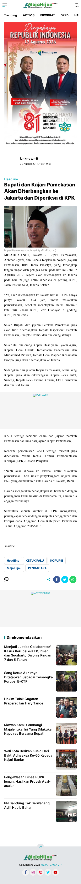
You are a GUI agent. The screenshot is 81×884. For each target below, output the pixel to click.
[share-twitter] (64, 579)
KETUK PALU (35, 560)
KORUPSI (56, 560)
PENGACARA (37, 568)
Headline (11, 179)
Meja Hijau (14, 568)
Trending (10, 15)
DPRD (65, 15)
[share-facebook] (56, 579)
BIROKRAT (47, 15)
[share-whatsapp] (72, 579)
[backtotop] (40, 847)
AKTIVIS (28, 15)
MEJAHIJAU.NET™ (51, 864)
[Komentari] (6, 579)
